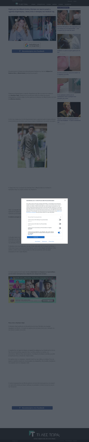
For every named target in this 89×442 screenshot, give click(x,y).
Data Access (44, 241)
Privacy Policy (51, 241)
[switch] (59, 220)
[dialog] (44, 221)
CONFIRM (36, 237)
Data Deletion (37, 241)
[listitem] (44, 217)
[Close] (65, 201)
